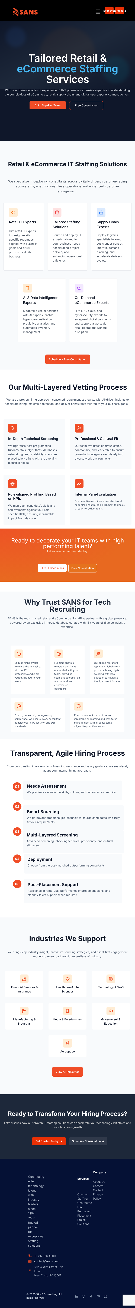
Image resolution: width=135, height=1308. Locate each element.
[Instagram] (105, 1296)
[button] (97, 12)
